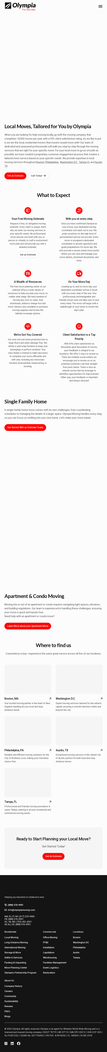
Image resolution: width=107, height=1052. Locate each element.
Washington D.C (68, 162)
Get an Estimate (15, 175)
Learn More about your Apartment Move (27, 626)
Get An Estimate (53, 856)
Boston (40, 162)
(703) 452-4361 (24, 921)
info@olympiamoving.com (21, 910)
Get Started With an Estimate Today (25, 427)
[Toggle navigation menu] (100, 6)
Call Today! (36, 175)
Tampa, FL (84, 162)
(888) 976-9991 (15, 905)
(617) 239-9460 (27, 916)
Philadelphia (51, 162)
